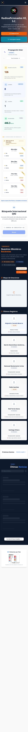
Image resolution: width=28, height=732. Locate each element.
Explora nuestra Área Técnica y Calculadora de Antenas (14, 200)
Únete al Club (15, 33)
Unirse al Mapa (22, 272)
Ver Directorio (22, 268)
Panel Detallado (14, 58)
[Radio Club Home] (2, 2)
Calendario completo (20, 452)
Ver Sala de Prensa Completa (13, 539)
